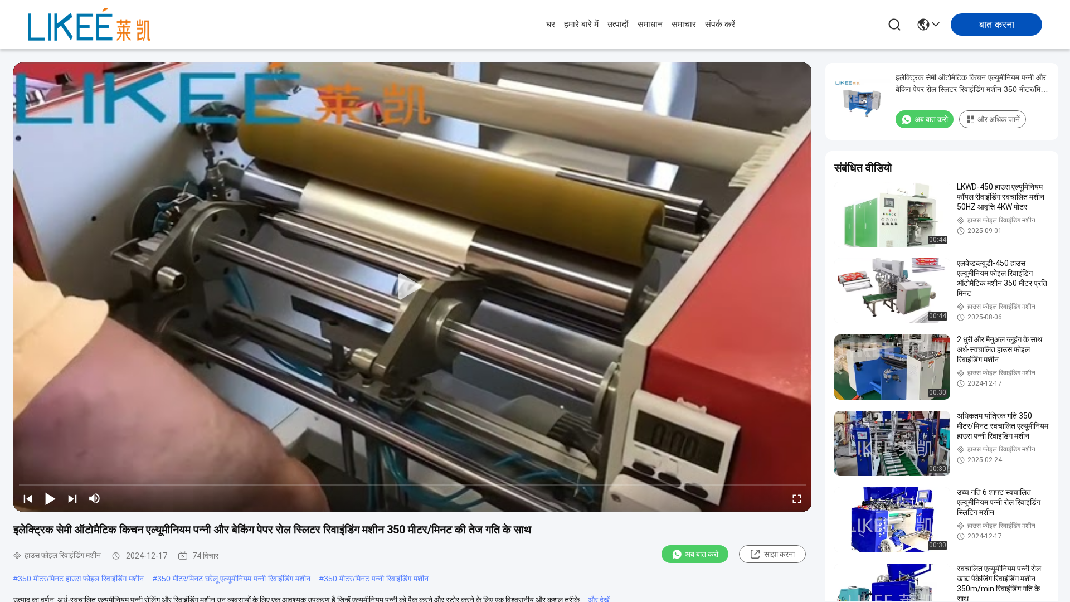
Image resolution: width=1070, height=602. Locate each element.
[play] (412, 287)
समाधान (650, 24)
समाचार (684, 24)
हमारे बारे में (581, 24)
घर (550, 24)
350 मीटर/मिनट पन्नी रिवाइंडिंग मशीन (376, 578)
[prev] (28, 498)
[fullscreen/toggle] (797, 498)
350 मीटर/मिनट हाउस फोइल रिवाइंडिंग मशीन (81, 578)
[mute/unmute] (95, 498)
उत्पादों (618, 24)
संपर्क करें (720, 24)
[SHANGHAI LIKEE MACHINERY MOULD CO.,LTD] (89, 24)
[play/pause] (50, 498)
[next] (72, 498)
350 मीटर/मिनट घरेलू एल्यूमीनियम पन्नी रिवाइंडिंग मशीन (233, 578)
